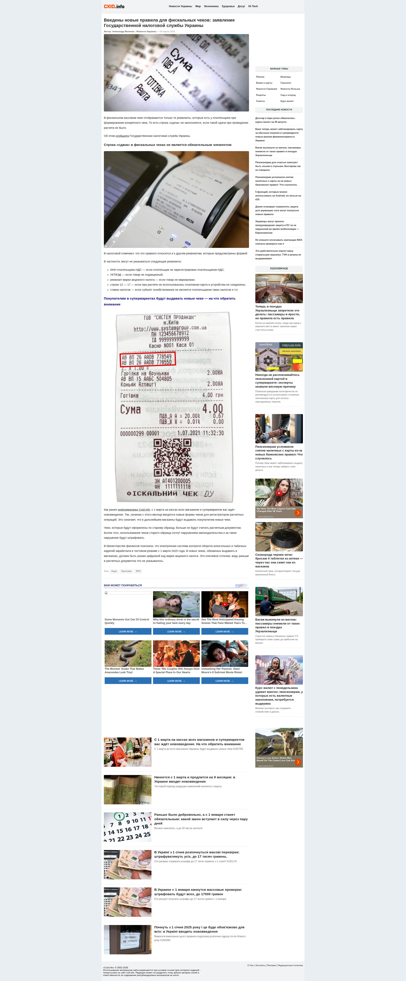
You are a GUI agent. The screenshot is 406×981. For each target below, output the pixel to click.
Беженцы (286, 76)
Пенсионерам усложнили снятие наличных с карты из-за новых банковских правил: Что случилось (276, 181)
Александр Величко (123, 31)
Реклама (271, 965)
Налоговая (126, 571)
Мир (198, 6)
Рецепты (261, 95)
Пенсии (260, 76)
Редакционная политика (290, 965)
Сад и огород (288, 95)
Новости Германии (266, 89)
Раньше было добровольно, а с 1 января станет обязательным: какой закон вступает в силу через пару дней (201, 819)
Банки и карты (264, 83)
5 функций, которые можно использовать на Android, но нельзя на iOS (278, 195)
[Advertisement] (176, 710)
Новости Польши (290, 89)
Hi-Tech (253, 6)
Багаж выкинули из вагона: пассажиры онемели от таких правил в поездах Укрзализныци (278, 151)
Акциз (114, 571)
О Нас (250, 965)
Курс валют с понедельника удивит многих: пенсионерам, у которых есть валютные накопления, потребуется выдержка (279, 695)
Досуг (241, 6)
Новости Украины (180, 6)
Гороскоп (286, 83)
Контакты (260, 965)
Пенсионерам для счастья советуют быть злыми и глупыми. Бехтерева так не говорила (278, 166)
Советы (260, 101)
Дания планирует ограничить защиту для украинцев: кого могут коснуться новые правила (277, 210)
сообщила (122, 135)
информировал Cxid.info (134, 509)
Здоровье (228, 6)
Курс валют (287, 101)
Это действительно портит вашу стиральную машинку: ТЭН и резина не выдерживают (278, 254)
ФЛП (138, 571)
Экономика (211, 6)
